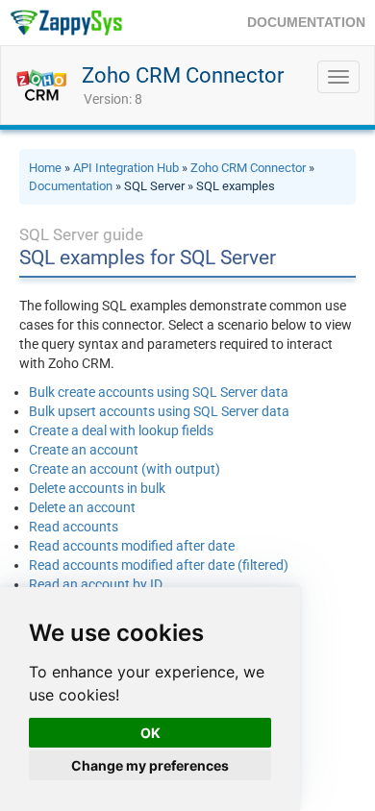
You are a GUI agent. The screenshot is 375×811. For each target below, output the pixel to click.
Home (45, 167)
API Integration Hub (126, 167)
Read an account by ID (95, 584)
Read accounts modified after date (132, 545)
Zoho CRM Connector (183, 75)
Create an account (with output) (124, 469)
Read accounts (73, 526)
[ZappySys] (66, 23)
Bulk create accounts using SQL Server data (158, 392)
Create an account (83, 449)
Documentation (70, 186)
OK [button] (150, 733)
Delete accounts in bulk (97, 488)
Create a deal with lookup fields (121, 430)
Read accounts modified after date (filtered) (158, 565)
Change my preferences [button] (150, 765)
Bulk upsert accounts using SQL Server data (159, 411)
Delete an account (82, 507)
